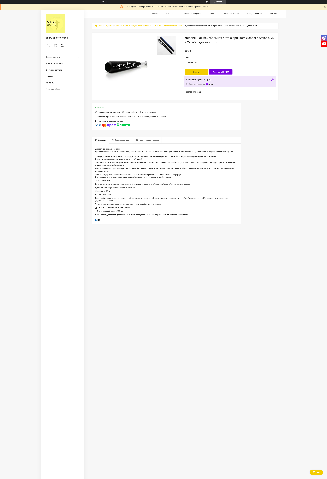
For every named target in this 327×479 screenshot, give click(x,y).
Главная (154, 14)
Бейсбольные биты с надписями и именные (132, 26)
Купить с (216, 72)
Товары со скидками (54, 63)
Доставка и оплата (54, 70)
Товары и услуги (53, 57)
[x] (99, 220)
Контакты (50, 83)
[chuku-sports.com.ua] (62, 23)
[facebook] (96, 220)
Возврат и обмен (53, 89)
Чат (318, 472)
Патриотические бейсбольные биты (168, 26)
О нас (212, 14)
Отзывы (49, 76)
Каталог (169, 14)
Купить (196, 72)
